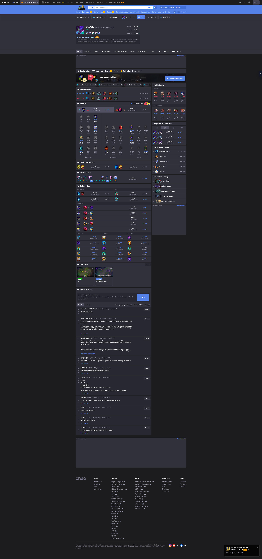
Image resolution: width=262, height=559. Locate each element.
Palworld (113, 486)
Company (97, 484)
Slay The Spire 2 (116, 509)
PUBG (112, 494)
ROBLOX (113, 496)
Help (163, 486)
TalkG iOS (138, 504)
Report (147, 309)
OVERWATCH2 (115, 499)
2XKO (112, 518)
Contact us (165, 491)
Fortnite (113, 513)
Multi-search (162, 12)
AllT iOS (137, 489)
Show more (84, 353)
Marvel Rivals (115, 504)
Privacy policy (167, 482)
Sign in (256, 2)
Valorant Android (140, 491)
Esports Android (140, 506)
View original (84, 334)
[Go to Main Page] (6, 2)
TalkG (112, 531)
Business (183, 482)
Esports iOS (139, 509)
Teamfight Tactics (116, 484)
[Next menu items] (174, 12)
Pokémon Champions (118, 489)
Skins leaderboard (122, 12)
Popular (80, 305)
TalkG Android (139, 501)
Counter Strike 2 (116, 511)
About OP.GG (98, 482)
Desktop (113, 523)
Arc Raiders (114, 506)
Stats (154, 12)
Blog (95, 486)
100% (142, 17)
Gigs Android (139, 496)
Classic (110, 12)
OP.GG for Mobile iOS (142, 484)
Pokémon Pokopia (116, 501)
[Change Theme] (245, 2)
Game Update (172, 12)
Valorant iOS (139, 494)
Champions (86, 12)
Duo (112, 528)
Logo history (98, 489)
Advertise (183, 484)
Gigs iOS (138, 499)
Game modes (99, 12)
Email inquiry (166, 489)
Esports (113, 533)
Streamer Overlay (116, 538)
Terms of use (166, 484)
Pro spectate (145, 12)
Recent (88, 305)
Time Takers (115, 521)
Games (113, 526)
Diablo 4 (113, 516)
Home (78, 12)
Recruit (182, 486)
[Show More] (240, 2)
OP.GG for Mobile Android (143, 482)
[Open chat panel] (260, 73)
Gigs (112, 536)
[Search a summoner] (150, 7)
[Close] (257, 547)
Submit (143, 297)
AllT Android (139, 486)
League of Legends (30, 2)
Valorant (113, 491)
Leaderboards (134, 12)
